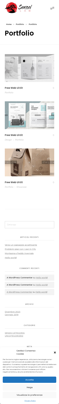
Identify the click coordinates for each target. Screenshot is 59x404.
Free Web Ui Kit (14, 88)
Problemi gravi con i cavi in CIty (20, 249)
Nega (30, 387)
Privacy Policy (30, 401)
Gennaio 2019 (11, 314)
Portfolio (20, 24)
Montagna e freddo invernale (19, 253)
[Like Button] (51, 182)
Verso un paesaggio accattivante (21, 245)
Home (9, 24)
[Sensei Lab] (18, 7)
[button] (55, 352)
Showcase (21, 187)
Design (8, 140)
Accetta (29, 379)
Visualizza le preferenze (30, 395)
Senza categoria (15, 333)
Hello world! (11, 257)
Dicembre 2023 (12, 312)
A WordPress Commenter (19, 292)
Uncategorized (14, 336)
